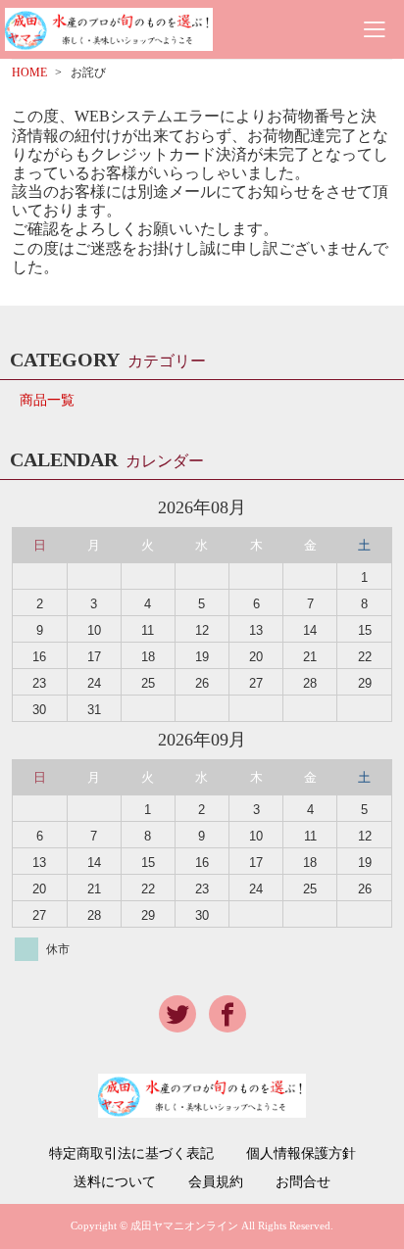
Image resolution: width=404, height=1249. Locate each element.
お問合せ (303, 1182)
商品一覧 (47, 400)
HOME (29, 72)
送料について (115, 1182)
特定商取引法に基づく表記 (131, 1154)
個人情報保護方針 (301, 1154)
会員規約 (215, 1182)
